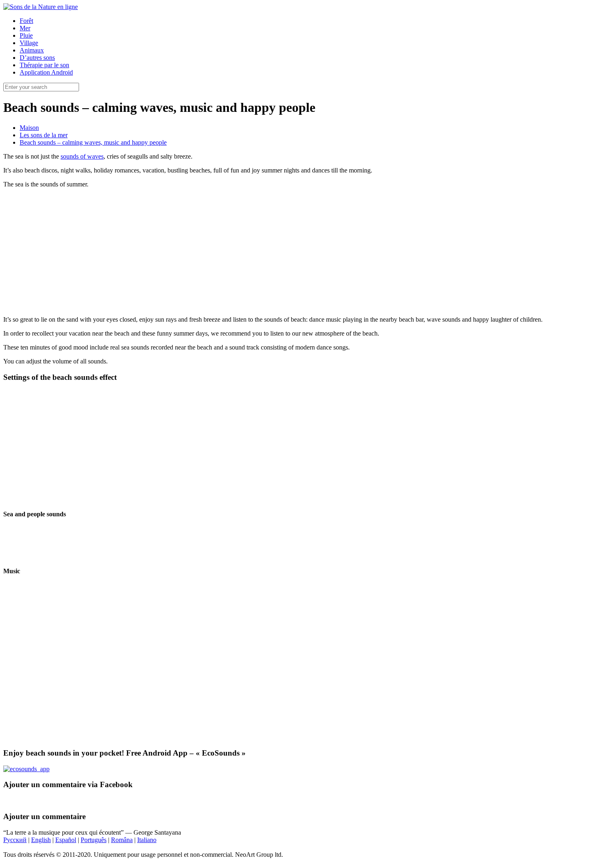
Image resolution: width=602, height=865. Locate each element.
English (41, 839)
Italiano (146, 839)
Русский (15, 839)
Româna (122, 839)
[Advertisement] (301, 252)
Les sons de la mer (44, 135)
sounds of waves (82, 156)
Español (65, 839)
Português (93, 839)
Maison (29, 127)
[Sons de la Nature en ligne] (40, 6)
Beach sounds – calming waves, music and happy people (93, 142)
